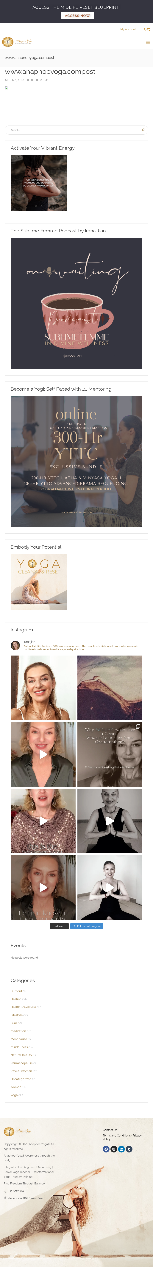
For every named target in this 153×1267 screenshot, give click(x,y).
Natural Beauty (21, 1055)
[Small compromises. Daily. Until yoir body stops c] (43, 887)
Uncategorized (21, 1079)
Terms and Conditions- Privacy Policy (122, 1137)
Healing (16, 999)
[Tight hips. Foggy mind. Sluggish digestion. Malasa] (109, 821)
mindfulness (19, 1047)
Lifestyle (17, 1015)
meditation (18, 1031)
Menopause (19, 1039)
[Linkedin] (121, 1149)
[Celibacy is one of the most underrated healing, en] (109, 688)
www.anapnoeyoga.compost (50, 71)
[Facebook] (106, 1149)
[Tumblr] (129, 1149)
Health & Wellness (23, 1007)
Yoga (14, 1095)
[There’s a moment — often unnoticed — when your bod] (43, 821)
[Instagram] (113, 1149)
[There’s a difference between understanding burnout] (109, 887)
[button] (148, 42)
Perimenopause (22, 1063)
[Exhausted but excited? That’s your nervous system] (43, 754)
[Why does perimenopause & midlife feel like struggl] (109, 754)
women (16, 1087)
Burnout (16, 991)
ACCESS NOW (77, 16)
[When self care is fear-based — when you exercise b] (43, 688)
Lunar (15, 1023)
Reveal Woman (21, 1071)
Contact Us (110, 1130)
